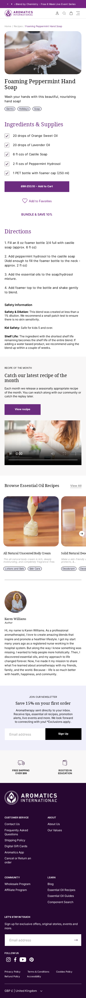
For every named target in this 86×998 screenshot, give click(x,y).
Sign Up (63, 733)
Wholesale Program (17, 884)
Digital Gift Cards (16, 846)
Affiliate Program (16, 890)
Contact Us (12, 824)
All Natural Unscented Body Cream (27, 553)
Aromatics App (14, 852)
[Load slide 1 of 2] (7, 4)
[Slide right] (82, 533)
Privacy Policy (13, 971)
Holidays (24, 108)
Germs (10, 108)
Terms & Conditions (38, 971)
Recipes (18, 26)
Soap (37, 108)
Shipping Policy (15, 840)
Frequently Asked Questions (16, 832)
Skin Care (34, 568)
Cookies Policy (64, 971)
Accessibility (34, 976)
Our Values (55, 830)
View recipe (22, 409)
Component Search (60, 902)
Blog (51, 884)
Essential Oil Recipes (61, 890)
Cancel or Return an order (18, 860)
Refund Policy (12, 976)
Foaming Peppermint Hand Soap (43, 26)
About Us (54, 824)
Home (8, 26)
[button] (78, 13)
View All (75, 485)
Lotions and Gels (14, 568)
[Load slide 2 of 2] (12, 4)
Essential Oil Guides (61, 896)
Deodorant (69, 568)
